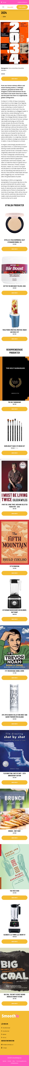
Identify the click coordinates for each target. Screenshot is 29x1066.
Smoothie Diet (6, 1031)
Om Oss (4, 1037)
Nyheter (4, 1034)
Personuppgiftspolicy (21, 1061)
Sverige (4, 2)
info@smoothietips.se (22, 2)
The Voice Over (14, 891)
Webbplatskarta (14, 1063)
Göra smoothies (13, 68)
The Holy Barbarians (14, 402)
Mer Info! (14, 78)
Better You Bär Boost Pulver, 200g (14, 286)
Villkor (13, 1061)
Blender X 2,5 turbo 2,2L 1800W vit (14, 935)
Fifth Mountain (14, 566)
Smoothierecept (6, 1027)
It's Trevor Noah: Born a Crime (14, 671)
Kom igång (22, 7)
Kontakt (9, 1061)
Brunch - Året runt (14, 831)
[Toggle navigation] (3, 7)
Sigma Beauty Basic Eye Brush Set (14, 446)
